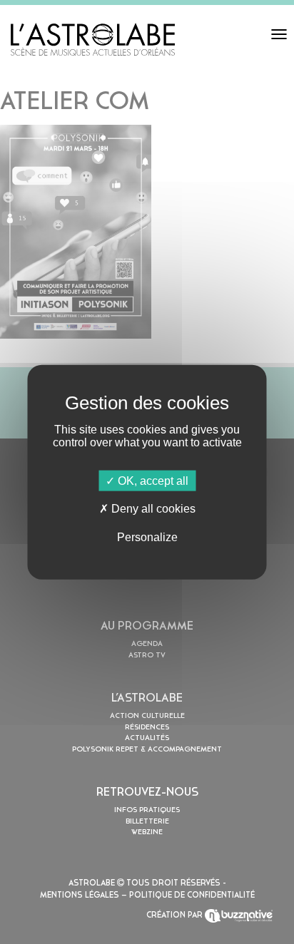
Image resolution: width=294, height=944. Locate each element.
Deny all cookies (152, 509)
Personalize (147, 536)
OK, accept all (151, 481)
